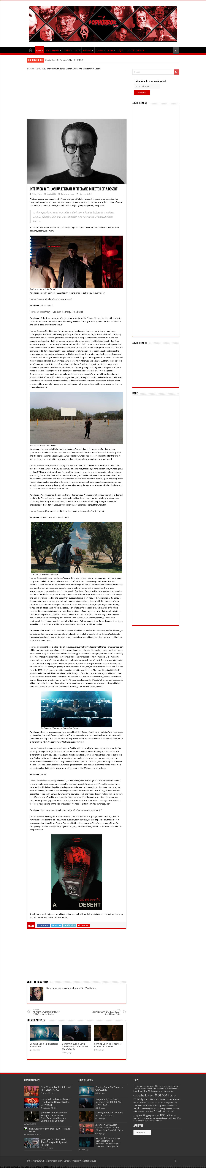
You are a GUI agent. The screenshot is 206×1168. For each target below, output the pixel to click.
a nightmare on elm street (144, 1086)
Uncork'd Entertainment (142, 1118)
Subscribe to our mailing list (150, 81)
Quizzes (99, 50)
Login (120, 50)
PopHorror (31, 50)
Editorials (87, 50)
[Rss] (175, 1161)
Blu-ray (158, 1086)
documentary (160, 1089)
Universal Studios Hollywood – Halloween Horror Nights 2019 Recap (55, 1102)
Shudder (159, 1111)
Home (31, 69)
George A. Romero (160, 1091)
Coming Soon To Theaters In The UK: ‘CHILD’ (64, 60)
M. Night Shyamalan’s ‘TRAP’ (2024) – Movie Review (46, 1012)
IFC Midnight (166, 1103)
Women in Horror (147, 1121)
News (38, 50)
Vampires (157, 1118)
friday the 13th (145, 1091)
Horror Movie (159, 1099)
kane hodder (172, 1106)
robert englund (163, 1108)
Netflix (137, 1108)
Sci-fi (135, 1112)
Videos (67, 50)
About (110, 50)
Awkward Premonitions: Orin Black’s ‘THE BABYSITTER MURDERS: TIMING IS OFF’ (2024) (107, 1142)
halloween (147, 1095)
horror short (153, 1102)
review (144, 1108)
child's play (166, 1086)
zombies (158, 1120)
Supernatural (153, 1115)
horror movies (173, 1099)
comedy (174, 1086)
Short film (149, 1111)
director (150, 1088)
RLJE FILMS (151, 1108)
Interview (147, 1105)
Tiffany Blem (37, 194)
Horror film (148, 1099)
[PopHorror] (103, 23)
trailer (173, 1115)
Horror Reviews (52, 50)
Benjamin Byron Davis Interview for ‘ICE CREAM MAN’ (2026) (75, 1046)
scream (141, 1112)
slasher (169, 1111)
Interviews (40, 69)
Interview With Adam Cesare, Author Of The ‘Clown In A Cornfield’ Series (109, 1128)
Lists (76, 50)
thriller (165, 1115)
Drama (169, 1088)
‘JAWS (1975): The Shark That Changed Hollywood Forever (54, 1142)
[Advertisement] (76, 95)
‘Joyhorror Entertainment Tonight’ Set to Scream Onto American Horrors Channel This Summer (54, 1116)
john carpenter (159, 1105)
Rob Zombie (174, 1109)
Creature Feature (139, 1089)
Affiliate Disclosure (135, 50)
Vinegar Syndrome (168, 1118)
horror (161, 1094)
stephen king (140, 1115)
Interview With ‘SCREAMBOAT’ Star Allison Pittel (106, 1012)
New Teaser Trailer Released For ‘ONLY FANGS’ (56, 1088)
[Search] (176, 72)
